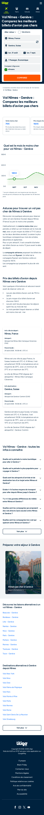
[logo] (5, 3)
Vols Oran (6, 683)
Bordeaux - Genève (10, 617)
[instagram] (19, 807)
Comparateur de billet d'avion (12, 88)
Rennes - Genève (10, 644)
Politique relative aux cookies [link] (22, 781)
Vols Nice (6, 678)
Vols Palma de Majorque (12, 687)
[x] (24, 807)
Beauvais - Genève (10, 613)
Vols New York (8, 674)
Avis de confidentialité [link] (22, 786)
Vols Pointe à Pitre (10, 696)
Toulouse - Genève (10, 649)
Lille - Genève (8, 622)
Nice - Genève (9, 631)
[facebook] (15, 807)
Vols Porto (7, 701)
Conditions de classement (22, 777)
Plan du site (22, 790)
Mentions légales (22, 773)
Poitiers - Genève (10, 640)
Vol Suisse (26, 88)
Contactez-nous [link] (22, 769)
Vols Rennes (8, 705)
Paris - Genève (8, 635)
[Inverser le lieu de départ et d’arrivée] (37, 42)
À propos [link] (22, 761)
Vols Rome (7, 710)
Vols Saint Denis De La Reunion (15, 715)
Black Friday (22, 765)
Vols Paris (6, 692)
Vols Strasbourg (9, 719)
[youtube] (29, 807)
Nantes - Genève (9, 626)
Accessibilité (22, 794)
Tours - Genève (9, 654)
